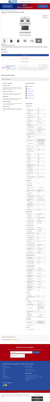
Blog (3, 375)
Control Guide (29, 93)
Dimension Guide (30, 95)
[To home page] (12, 1)
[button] (4, 1)
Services (4, 370)
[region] (25, 397)
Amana (6, 51)
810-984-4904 (30, 369)
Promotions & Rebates (6, 367)
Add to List (46, 17)
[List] (41, 1)
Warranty (29, 88)
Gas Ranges (13, 10)
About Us (4, 371)
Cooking (6, 10)
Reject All (37, 397)
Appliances (2, 10)
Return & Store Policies (7, 378)
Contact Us (4, 373)
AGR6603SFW (6, 52)
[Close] (48, 397)
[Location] (42, 1)
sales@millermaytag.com (31, 370)
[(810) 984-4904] (44, 1)
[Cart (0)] (45, 1)
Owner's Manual (30, 86)
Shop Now (7, 6)
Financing (4, 369)
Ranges (10, 10)
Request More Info (25, 61)
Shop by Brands (5, 376)
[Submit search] (36, 1)
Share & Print (46, 15)
